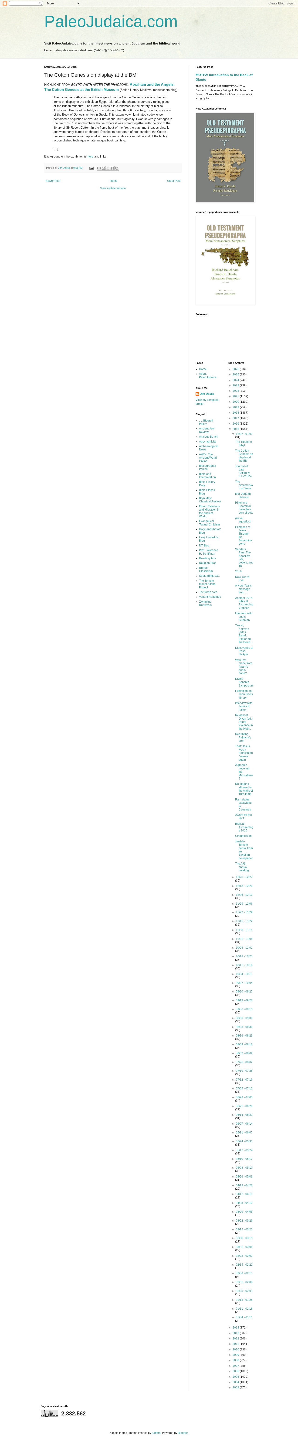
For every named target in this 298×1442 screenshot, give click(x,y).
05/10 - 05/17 (244, 1158)
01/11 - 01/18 (244, 1308)
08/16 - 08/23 (244, 1035)
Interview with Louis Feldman (243, 617)
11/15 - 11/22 (244, 921)
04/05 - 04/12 (244, 1203)
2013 (236, 1333)
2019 (236, 407)
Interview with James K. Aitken (243, 706)
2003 (236, 1387)
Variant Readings (210, 596)
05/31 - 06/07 (244, 1132)
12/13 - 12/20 (244, 886)
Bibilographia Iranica (207, 467)
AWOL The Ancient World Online (208, 458)
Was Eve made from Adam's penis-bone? (243, 666)
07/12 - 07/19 (244, 1079)
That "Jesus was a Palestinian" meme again (244, 753)
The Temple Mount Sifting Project (207, 584)
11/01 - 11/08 (244, 939)
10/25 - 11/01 (244, 947)
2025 (236, 374)
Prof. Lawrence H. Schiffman (208, 552)
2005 (236, 1376)
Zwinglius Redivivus (205, 603)
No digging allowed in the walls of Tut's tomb (244, 789)
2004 (236, 1382)
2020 (236, 401)
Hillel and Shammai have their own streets (244, 507)
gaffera (156, 1433)
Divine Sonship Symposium (244, 682)
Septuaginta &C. (209, 575)
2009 (236, 1354)
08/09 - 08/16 (244, 1044)
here (90, 156)
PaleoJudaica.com (111, 21)
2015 (236, 429)
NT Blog (204, 545)
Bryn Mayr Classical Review (210, 500)
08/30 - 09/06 (244, 1018)
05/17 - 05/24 (244, 1150)
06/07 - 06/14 (244, 1123)
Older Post (173, 180)
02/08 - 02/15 (244, 1273)
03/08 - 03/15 (244, 1238)
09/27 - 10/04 (244, 983)
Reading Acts (207, 558)
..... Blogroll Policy (206, 422)
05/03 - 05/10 (244, 1167)
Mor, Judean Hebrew (243, 495)
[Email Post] (91, 167)
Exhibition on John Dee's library (244, 694)
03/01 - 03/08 (244, 1247)
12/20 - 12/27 (244, 877)
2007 (236, 1365)
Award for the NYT (243, 816)
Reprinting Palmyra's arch (243, 737)
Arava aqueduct (243, 520)
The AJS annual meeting (242, 867)
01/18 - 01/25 (244, 1299)
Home (114, 180)
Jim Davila (207, 393)
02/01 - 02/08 (244, 1282)
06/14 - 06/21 (244, 1114)
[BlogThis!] (103, 168)
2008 (236, 1360)
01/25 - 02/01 (244, 1291)
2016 (236, 423)
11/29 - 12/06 (244, 903)
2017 (236, 418)
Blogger (183, 1433)
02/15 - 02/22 (244, 1264)
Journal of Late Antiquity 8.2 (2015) (243, 471)
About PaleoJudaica (208, 375)
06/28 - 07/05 (244, 1097)
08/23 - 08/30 (244, 1027)
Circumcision (243, 836)
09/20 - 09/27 (244, 991)
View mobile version (113, 188)
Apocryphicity (207, 441)
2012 (236, 1338)
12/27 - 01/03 (244, 434)
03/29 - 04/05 (244, 1211)
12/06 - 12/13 (244, 894)
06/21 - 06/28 (244, 1106)
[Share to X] (107, 168)
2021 (236, 396)
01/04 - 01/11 (244, 1317)
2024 (236, 380)
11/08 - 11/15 (244, 930)
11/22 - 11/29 (244, 912)
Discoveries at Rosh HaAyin (244, 651)
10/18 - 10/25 (244, 956)
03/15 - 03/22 (244, 1229)
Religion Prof (207, 563)
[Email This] (99, 168)
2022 (236, 390)
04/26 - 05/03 (244, 1176)
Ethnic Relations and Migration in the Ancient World (209, 511)
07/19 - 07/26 (244, 1070)
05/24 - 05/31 (244, 1141)
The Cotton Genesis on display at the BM (244, 455)
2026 (236, 369)
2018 (236, 412)
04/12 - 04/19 (244, 1194)
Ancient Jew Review (206, 430)
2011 (236, 1344)
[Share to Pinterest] (116, 168)
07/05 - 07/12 (244, 1088)
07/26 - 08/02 (244, 1062)
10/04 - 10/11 (244, 974)
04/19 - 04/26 (244, 1185)
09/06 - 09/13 (244, 1009)
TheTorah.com (208, 592)
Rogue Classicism (206, 569)
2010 (236, 1349)
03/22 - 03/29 (244, 1220)
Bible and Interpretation (207, 475)
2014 (236, 1327)
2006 (236, 1371)
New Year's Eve (242, 578)
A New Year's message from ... (243, 589)
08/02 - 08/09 (244, 1053)
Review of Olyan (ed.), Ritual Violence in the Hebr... (244, 722)
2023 (236, 385)
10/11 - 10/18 (244, 965)
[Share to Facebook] (112, 168)
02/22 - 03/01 (244, 1255)
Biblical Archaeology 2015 (244, 827)
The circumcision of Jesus (244, 485)
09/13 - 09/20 (244, 1000)
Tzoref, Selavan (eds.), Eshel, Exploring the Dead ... (244, 634)
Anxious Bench (208, 436)
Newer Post (52, 180)
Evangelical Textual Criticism (209, 522)
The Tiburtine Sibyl (243, 443)
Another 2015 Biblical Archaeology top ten (244, 603)
